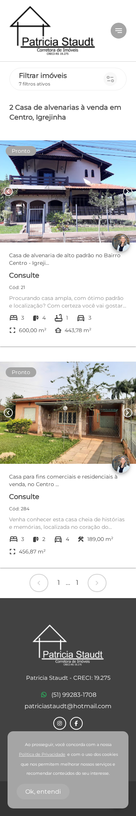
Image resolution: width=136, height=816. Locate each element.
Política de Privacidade (42, 754)
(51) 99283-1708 (73, 694)
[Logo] (55, 30)
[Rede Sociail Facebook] (76, 723)
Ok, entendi (43, 791)
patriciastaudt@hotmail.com (68, 706)
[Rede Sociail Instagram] (59, 723)
